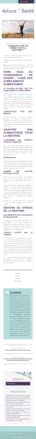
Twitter (17, 275)
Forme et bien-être (12, 43)
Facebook (18, 273)
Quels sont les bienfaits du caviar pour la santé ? (18, 405)
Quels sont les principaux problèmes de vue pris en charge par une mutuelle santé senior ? (18, 358)
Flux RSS (25, 433)
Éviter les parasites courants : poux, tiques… (18, 349)
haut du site (17, 437)
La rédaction (15, 292)
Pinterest (18, 278)
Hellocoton (18, 281)
